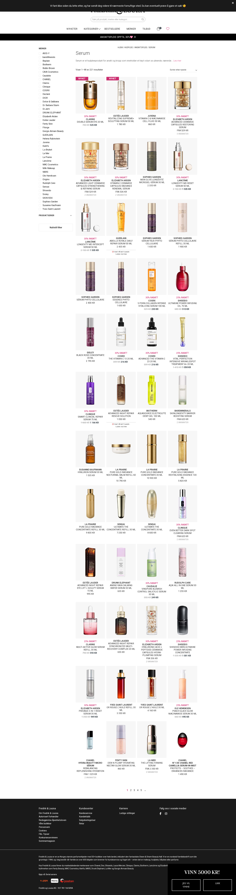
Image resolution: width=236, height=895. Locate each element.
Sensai (121, 524)
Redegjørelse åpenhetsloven (52, 820)
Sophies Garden (152, 177)
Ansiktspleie (141, 47)
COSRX (151, 300)
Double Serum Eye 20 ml (90, 122)
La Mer (152, 760)
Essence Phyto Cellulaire (121, 301)
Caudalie (152, 586)
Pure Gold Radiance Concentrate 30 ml (152, 473)
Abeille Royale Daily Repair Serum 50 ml (121, 242)
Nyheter (72, 28)
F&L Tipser (44, 834)
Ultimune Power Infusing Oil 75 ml (182, 304)
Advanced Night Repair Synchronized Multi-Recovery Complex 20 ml (121, 646)
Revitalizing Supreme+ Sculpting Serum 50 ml (121, 120)
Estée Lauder (121, 116)
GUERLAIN (121, 238)
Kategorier (91, 28)
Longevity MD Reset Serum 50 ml (183, 184)
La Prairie (121, 469)
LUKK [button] (217, 883)
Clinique (90, 414)
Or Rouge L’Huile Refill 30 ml (121, 708)
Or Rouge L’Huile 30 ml (151, 707)
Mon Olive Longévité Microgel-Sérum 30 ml (152, 181)
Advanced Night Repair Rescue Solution (121, 414)
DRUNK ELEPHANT (121, 582)
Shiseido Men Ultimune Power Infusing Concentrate (182, 650)
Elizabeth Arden (182, 119)
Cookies (43, 830)
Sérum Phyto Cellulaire (90, 299)
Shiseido (182, 300)
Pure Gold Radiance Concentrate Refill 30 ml (90, 528)
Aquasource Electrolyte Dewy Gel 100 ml (152, 414)
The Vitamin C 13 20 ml (121, 358)
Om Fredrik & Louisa (48, 813)
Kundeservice (85, 813)
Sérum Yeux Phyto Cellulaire (152, 242)
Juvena (152, 116)
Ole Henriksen (183, 708)
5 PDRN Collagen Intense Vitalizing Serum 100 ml (152, 304)
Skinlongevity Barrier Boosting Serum (182, 414)
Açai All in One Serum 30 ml (182, 586)
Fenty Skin (121, 760)
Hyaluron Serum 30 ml (90, 472)
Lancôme (182, 180)
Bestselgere (112, 28)
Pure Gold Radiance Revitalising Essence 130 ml (183, 475)
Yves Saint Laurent (121, 705)
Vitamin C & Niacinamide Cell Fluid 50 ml (151, 120)
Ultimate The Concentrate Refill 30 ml (121, 528)
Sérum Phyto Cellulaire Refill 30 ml (182, 242)
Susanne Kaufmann (90, 469)
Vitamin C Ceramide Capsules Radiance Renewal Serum (121, 186)
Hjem (120, 47)
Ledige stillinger (127, 813)
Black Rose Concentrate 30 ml (90, 356)
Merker (131, 28)
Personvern (44, 827)
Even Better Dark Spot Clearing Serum (182, 531)
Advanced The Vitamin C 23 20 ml (151, 360)
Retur (81, 823)
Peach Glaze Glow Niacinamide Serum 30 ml (182, 712)
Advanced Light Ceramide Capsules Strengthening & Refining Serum (90, 186)
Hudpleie (128, 47)
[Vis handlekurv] (158, 29)
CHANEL (90, 760)
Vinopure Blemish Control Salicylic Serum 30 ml (152, 592)
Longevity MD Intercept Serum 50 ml (90, 245)
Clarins (90, 119)
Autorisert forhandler (48, 816)
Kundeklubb (84, 816)
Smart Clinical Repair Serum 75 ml (90, 418)
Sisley (90, 352)
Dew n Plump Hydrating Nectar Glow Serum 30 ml (121, 764)
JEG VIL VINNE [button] (186, 885)
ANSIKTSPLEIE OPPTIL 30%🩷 (116, 37)
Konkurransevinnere (48, 837)
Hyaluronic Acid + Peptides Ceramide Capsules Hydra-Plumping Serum (152, 651)
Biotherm (151, 410)
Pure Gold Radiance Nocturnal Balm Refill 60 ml (121, 475)
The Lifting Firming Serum (152, 764)
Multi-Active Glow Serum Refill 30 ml (90, 648)
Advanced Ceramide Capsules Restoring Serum (182, 125)
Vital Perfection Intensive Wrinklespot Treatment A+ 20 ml (182, 361)
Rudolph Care (183, 582)
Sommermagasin (47, 841)
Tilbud (146, 28)
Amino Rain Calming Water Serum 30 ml (121, 586)
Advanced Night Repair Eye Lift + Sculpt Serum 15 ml (90, 588)
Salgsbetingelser (87, 820)
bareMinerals (183, 410)
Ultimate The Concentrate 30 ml (152, 528)
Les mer (177, 60)
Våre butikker (45, 823)
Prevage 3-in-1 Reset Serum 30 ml (90, 712)
